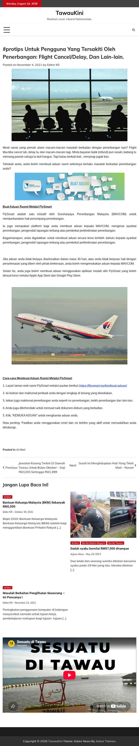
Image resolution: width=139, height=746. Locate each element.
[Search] (133, 30)
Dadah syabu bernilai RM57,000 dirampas (99, 548)
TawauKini (69, 12)
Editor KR (53, 65)
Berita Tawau (115, 543)
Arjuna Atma (77, 554)
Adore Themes (105, 741)
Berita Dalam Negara (93, 543)
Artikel (20, 449)
